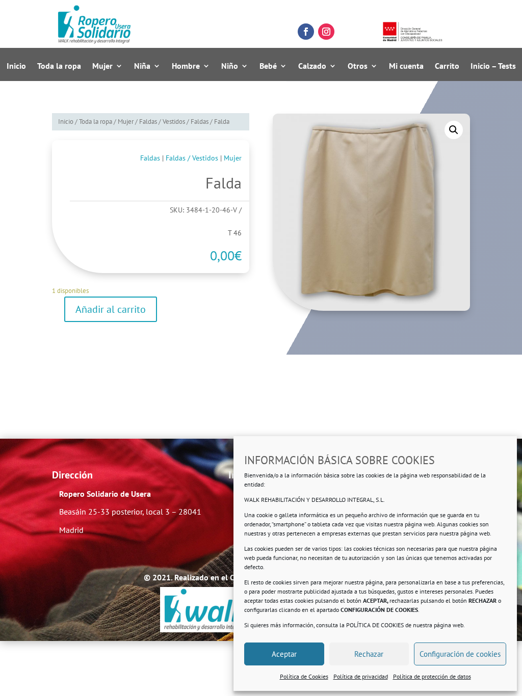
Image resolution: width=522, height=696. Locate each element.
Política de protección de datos (432, 676)
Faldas (199, 121)
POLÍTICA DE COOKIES (375, 625)
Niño (229, 66)
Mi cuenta (406, 66)
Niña (142, 66)
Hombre (186, 66)
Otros (358, 66)
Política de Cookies (304, 676)
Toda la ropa (59, 66)
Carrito (447, 66)
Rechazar (368, 654)
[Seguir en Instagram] (326, 31)
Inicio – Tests (493, 66)
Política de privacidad (360, 676)
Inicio (16, 66)
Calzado (312, 66)
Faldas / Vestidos (162, 121)
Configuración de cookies (460, 654)
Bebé (268, 66)
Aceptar (284, 654)
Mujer (102, 66)
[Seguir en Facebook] (306, 31)
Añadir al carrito (110, 309)
